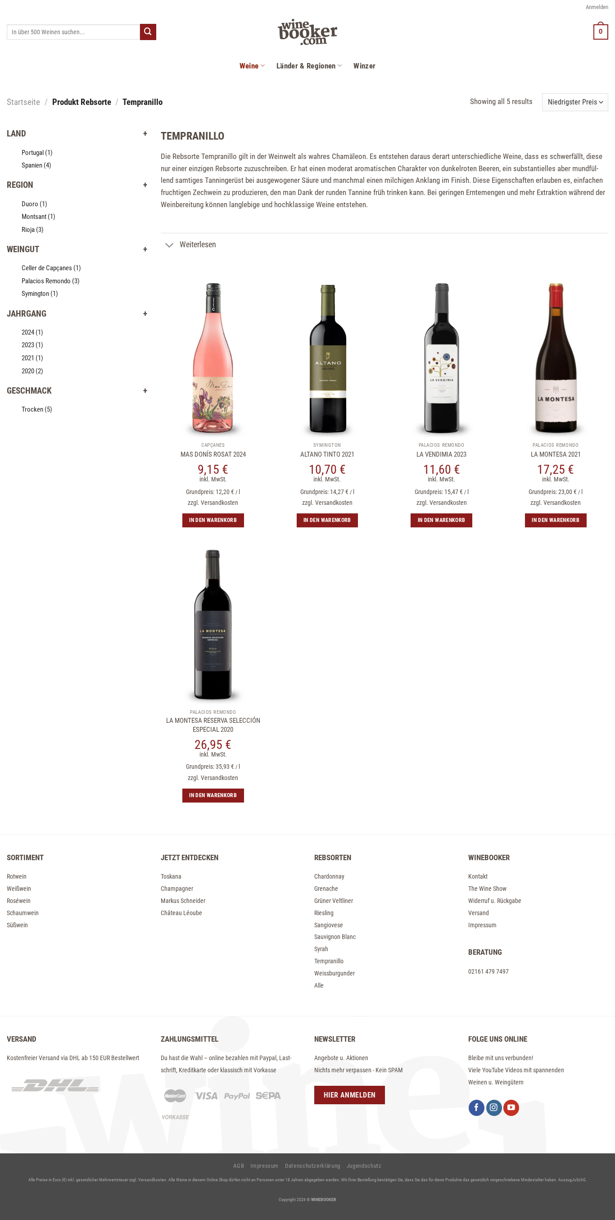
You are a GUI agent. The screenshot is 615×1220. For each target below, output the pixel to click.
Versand (478, 912)
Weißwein (19, 888)
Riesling (324, 912)
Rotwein (17, 876)
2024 (32, 332)
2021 (32, 358)
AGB (238, 1165)
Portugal (37, 153)
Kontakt (478, 876)
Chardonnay (329, 876)
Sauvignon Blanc (335, 936)
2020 (32, 371)
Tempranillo (329, 961)
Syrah (321, 948)
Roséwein (19, 900)
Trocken (37, 409)
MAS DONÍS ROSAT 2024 (213, 454)
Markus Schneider (183, 900)
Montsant (38, 217)
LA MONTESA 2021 (556, 454)
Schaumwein (23, 912)
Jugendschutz (364, 1165)
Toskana (171, 876)
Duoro (34, 204)
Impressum (482, 925)
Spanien (36, 165)
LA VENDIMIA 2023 (441, 454)
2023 (32, 345)
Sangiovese (328, 925)
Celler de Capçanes (51, 268)
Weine (249, 65)
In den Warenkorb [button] (213, 520)
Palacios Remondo (51, 281)
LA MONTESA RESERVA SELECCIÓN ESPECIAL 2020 (213, 725)
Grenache (326, 888)
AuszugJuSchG (572, 1179)
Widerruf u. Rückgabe (494, 900)
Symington (40, 294)
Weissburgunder (334, 973)
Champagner (177, 888)
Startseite (23, 102)
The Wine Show (487, 888)
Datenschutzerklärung (312, 1165)
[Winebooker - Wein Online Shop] (307, 32)
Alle (319, 985)
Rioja (33, 230)
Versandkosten (219, 502)
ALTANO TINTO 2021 (327, 454)
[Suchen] (148, 32)
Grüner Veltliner (333, 900)
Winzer (364, 65)
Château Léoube (181, 912)
